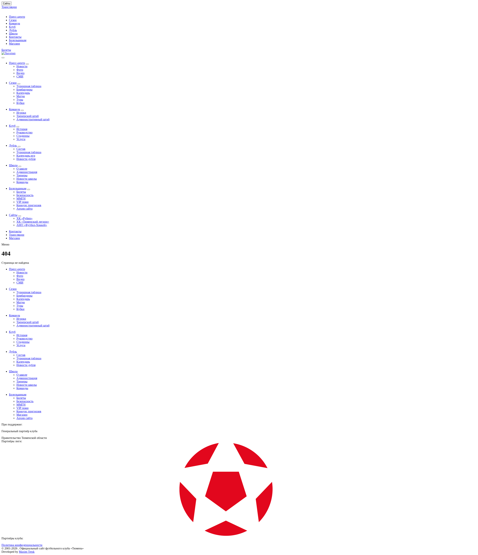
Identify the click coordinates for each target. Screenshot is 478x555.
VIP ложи (22, 201)
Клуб (12, 26)
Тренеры (21, 175)
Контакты (15, 36)
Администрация (26, 172)
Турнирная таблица (28, 86)
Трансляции (9, 7)
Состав (20, 148)
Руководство (24, 132)
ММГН (21, 198)
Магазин (14, 43)
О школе (21, 168)
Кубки (20, 103)
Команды (22, 182)
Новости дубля (25, 159)
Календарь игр (25, 155)
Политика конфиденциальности (21, 545)
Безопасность (24, 195)
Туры (19, 99)
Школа (13, 33)
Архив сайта (24, 208)
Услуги (20, 139)
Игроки (21, 112)
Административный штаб (32, 119)
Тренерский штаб (27, 116)
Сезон (13, 20)
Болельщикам (17, 40)
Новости (21, 66)
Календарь (23, 92)
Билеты (6, 50)
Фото (19, 69)
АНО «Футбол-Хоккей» (31, 225)
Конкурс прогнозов (28, 205)
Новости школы (26, 178)
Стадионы (23, 135)
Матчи (20, 96)
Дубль (13, 30)
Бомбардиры (24, 89)
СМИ (19, 76)
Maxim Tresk (27, 551)
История (21, 129)
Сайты (6, 3)
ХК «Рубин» (24, 218)
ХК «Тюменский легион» (32, 221)
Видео (20, 73)
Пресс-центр (17, 16)
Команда (14, 23)
